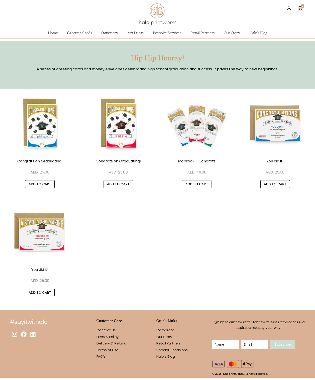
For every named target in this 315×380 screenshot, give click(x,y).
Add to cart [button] (40, 184)
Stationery (109, 33)
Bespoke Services (167, 33)
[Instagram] (14, 334)
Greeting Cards (79, 33)
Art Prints (136, 33)
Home (53, 33)
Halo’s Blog (258, 33)
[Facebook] (23, 334)
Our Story (232, 33)
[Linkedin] (33, 334)
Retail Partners (202, 33)
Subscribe (283, 344)
